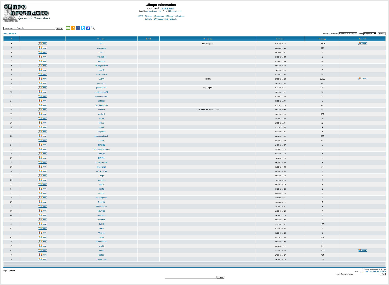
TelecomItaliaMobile (101, 149)
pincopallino (101, 88)
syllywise (101, 132)
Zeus (101, 44)
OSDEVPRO (101, 171)
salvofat (101, 110)
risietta (101, 189)
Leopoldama (101, 206)
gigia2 (101, 237)
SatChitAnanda (101, 105)
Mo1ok (101, 118)
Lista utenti (160, 16)
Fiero (101, 184)
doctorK (101, 114)
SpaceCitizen (101, 259)
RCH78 (101, 158)
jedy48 (101, 70)
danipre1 (101, 145)
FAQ (141, 16)
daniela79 (101, 83)
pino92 (101, 246)
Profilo (149, 19)
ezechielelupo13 (101, 92)
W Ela (101, 228)
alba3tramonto (101, 162)
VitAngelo (101, 57)
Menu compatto (175, 11)
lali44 (101, 224)
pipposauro (101, 215)
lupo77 (101, 52)
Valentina (101, 220)
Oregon (101, 233)
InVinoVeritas (101, 242)
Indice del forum (10, 34)
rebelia (101, 250)
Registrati (180, 16)
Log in (174, 19)
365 (370, 271)
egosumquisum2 (101, 136)
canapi (101, 127)
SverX (101, 79)
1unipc (101, 176)
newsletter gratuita (154, 11)
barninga (101, 61)
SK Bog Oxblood (101, 66)
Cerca (149, 16)
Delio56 (101, 202)
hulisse (101, 140)
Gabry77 (101, 154)
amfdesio (101, 101)
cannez (101, 193)
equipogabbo (101, 198)
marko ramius (101, 74)
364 (367, 271)
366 (374, 271)
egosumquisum (101, 96)
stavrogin (101, 211)
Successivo (381, 271)
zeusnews (101, 48)
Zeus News (167, 8)
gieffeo (101, 255)
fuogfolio (101, 180)
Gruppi (170, 16)
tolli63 (101, 123)
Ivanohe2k (101, 167)
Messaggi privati (162, 19)
